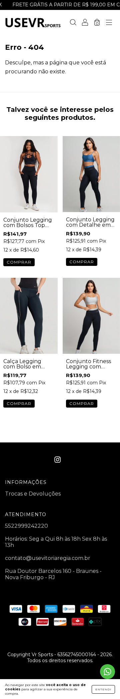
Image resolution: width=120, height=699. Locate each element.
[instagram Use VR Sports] (57, 460)
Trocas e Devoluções (33, 494)
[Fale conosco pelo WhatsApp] (107, 671)
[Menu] (109, 23)
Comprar (19, 262)
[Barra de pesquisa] (73, 23)
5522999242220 (26, 526)
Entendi (103, 689)
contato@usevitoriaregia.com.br (47, 558)
